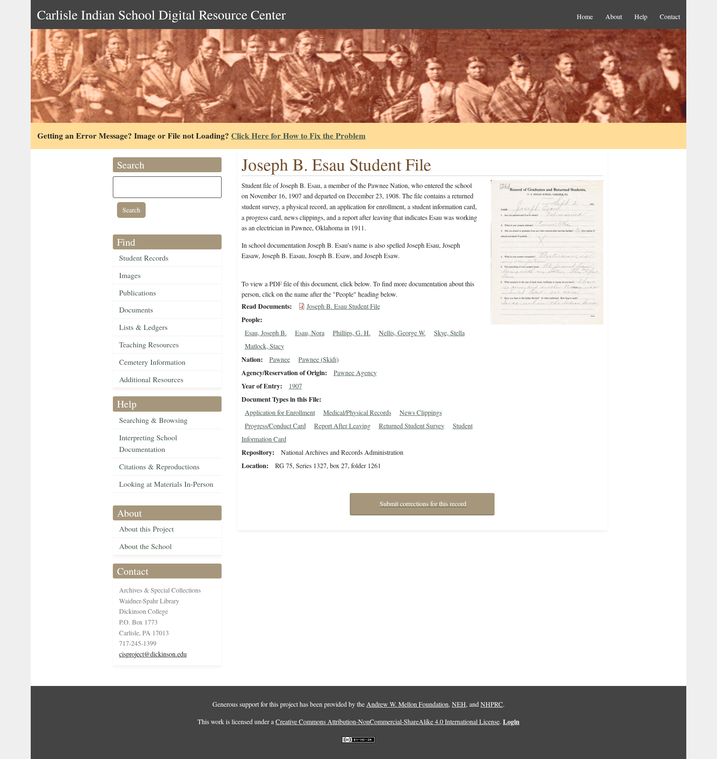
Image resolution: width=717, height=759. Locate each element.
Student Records (143, 258)
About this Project (146, 529)
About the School (145, 546)
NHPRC (491, 704)
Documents (136, 310)
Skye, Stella (449, 332)
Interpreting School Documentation (148, 443)
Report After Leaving (342, 425)
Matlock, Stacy (264, 346)
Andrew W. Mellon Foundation (407, 704)
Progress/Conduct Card (275, 425)
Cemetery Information (152, 362)
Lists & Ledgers (143, 327)
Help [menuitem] (640, 16)
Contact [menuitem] (670, 16)
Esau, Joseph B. (266, 332)
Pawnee (279, 359)
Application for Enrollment (280, 412)
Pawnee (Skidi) (318, 359)
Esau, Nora (309, 332)
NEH (459, 704)
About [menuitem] (613, 16)
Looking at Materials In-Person (166, 484)
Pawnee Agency (355, 372)
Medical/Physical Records (357, 412)
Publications (137, 293)
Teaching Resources (149, 344)
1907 (295, 385)
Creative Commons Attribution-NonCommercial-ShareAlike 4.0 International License (388, 721)
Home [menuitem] (585, 16)
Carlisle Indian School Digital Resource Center (161, 14)
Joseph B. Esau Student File (343, 306)
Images (130, 275)
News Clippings (421, 412)
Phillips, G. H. (352, 332)
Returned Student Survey (411, 425)
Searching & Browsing (153, 420)
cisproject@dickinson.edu (153, 653)
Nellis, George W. (402, 332)
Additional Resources (151, 379)
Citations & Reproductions (159, 466)
